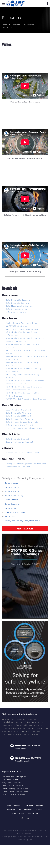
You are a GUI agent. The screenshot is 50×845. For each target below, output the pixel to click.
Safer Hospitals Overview (17, 303)
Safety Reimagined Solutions (15, 789)
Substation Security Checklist (19, 442)
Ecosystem (29, 25)
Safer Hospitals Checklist (17, 439)
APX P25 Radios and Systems (15, 776)
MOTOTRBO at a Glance (16, 326)
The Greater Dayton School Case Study (24, 428)
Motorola (16, 25)
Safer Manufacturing (14, 495)
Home (4, 25)
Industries (28, 809)
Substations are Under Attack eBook (22, 453)
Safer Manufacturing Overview (19, 306)
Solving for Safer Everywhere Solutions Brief (26, 464)
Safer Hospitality (12, 487)
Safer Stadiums (12, 504)
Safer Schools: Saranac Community (22, 422)
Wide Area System (14, 809)
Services (39, 805)
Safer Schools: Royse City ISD (19, 425)
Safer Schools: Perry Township (19, 419)
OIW (30, 839)
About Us (18, 805)
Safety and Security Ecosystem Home (22, 521)
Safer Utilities (11, 508)
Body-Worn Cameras (11, 782)
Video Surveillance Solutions (15, 792)
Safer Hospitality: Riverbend (18, 413)
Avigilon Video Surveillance (14, 779)
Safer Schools (11, 500)
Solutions (29, 805)
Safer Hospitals (12, 491)
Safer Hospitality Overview (18, 300)
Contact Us (33, 813)
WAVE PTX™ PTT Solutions (13, 795)
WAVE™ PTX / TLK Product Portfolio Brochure (26, 399)
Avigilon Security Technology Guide (21, 323)
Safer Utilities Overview (16, 312)
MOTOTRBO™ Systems (12, 786)
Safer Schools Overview (17, 309)
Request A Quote (25, 528)
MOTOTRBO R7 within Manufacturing (22, 329)
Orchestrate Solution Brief (18, 467)
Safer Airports (11, 483)
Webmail (39, 809)
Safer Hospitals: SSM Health (18, 416)
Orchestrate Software (15, 512)
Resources (10, 516)
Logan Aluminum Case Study (19, 410)
